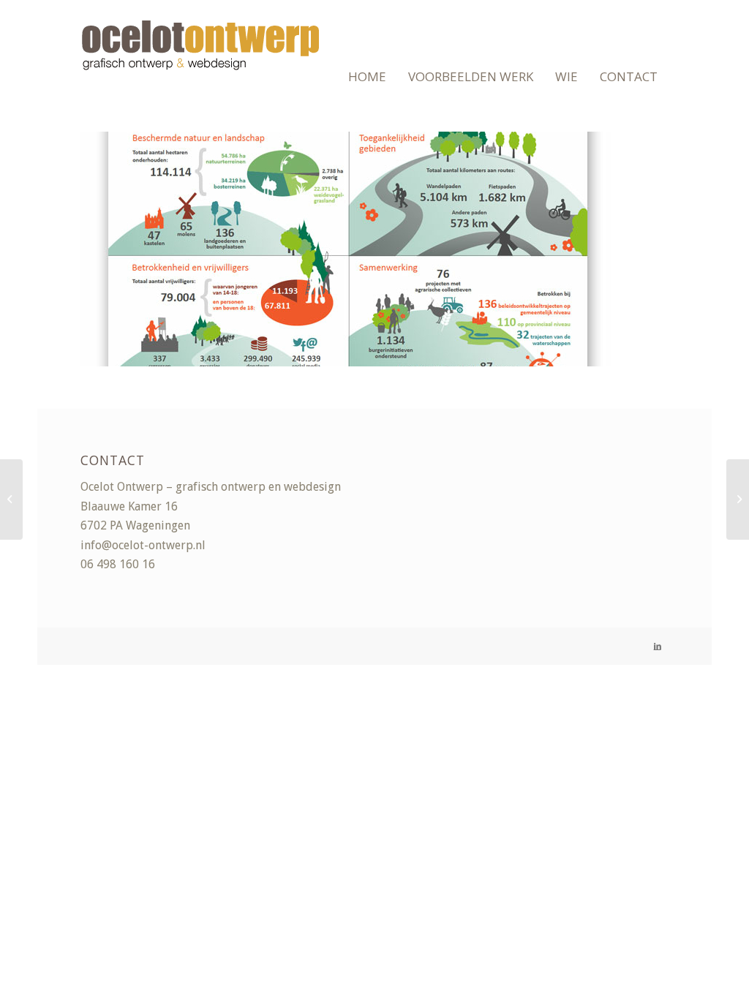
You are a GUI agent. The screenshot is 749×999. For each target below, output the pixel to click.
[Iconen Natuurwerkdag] (11, 499)
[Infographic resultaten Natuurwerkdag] (737, 499)
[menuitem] (367, 76)
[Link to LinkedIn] (658, 646)
